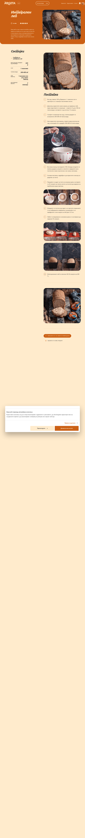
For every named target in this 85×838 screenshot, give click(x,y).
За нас (76, 3)
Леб (47, 3)
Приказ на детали (70, 423)
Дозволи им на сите (67, 428)
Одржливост (70, 3)
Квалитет (63, 3)
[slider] (24, 23)
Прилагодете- (41, 428)
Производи (40, 3)
